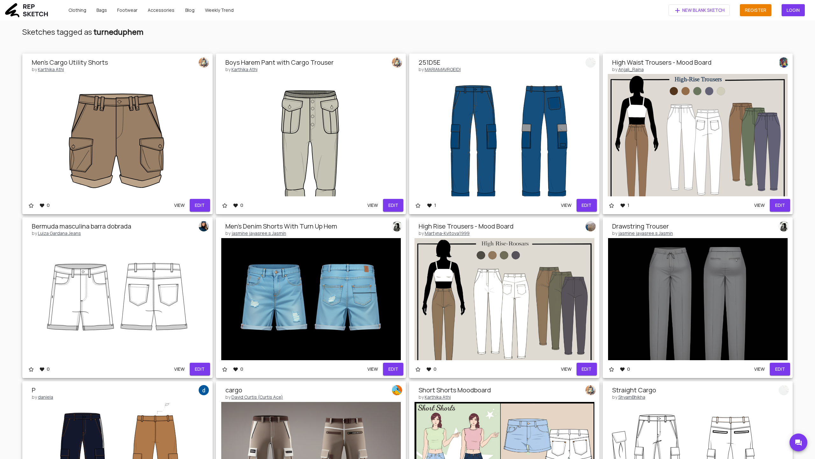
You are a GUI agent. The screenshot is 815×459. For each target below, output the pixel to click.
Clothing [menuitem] (77, 10)
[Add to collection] (31, 205)
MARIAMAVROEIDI (443, 69)
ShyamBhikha (631, 397)
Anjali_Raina (631, 69)
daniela (45, 397)
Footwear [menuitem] (127, 10)
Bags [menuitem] (101, 10)
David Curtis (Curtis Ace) (257, 397)
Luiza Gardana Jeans (59, 233)
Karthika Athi (51, 69)
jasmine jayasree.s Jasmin (258, 233)
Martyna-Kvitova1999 (447, 233)
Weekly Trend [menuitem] (219, 10)
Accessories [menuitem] (161, 10)
